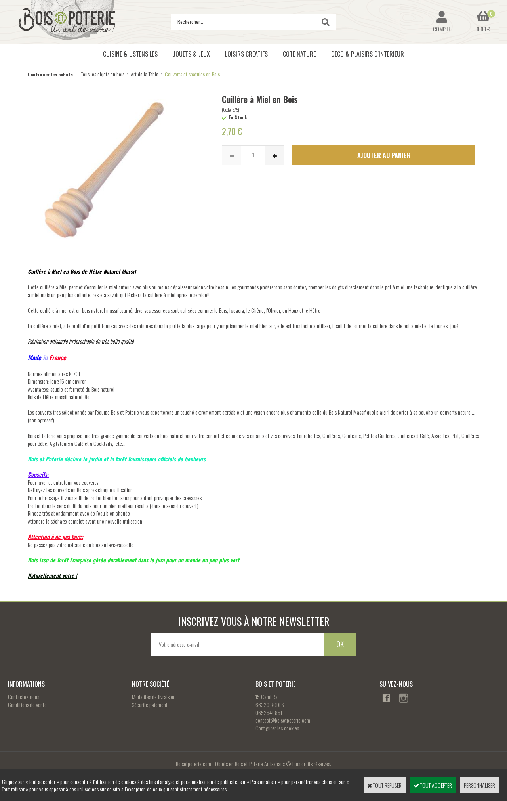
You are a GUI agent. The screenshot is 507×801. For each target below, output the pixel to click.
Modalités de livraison (153, 696)
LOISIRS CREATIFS (246, 54)
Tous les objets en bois (102, 74)
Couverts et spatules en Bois (192, 74)
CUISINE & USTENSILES (130, 54)
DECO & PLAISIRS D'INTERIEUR (367, 54)
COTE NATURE (299, 54)
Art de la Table (144, 74)
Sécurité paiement (150, 704)
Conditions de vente (27, 704)
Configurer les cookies (277, 728)
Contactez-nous (23, 696)
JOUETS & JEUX (191, 54)
